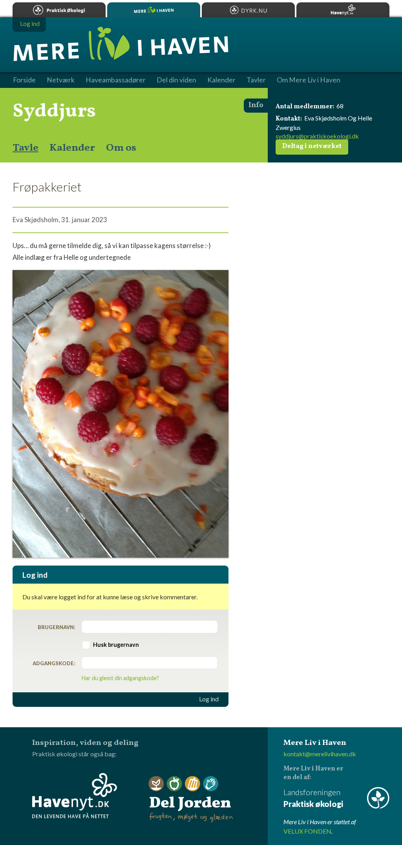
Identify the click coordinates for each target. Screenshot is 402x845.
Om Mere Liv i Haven (308, 80)
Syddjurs (54, 111)
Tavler (256, 80)
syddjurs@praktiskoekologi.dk (317, 136)
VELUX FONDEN (307, 831)
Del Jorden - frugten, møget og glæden (190, 799)
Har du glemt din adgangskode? (120, 678)
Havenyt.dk (342, 9)
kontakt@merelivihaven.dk (319, 753)
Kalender (72, 148)
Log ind (209, 699)
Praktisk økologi (59, 9)
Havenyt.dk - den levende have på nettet (74, 795)
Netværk (61, 80)
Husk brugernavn (116, 644)
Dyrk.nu (248, 9)
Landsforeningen (313, 797)
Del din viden (176, 80)
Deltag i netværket (312, 146)
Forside (24, 80)
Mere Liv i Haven (153, 9)
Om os (121, 148)
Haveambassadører (116, 80)
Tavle (25, 148)
